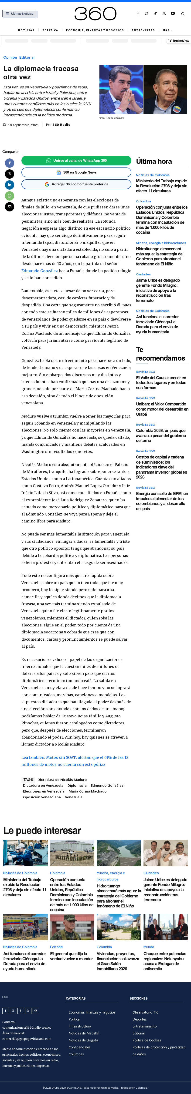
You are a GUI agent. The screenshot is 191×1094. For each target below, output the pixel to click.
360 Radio (62, 125)
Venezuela (73, 797)
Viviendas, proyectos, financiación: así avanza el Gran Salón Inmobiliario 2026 (118, 961)
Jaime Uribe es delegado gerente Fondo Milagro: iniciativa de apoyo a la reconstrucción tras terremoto (158, 290)
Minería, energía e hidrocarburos (161, 243)
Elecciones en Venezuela (44, 791)
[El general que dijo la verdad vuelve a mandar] (72, 927)
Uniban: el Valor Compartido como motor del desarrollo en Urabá (162, 409)
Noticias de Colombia (153, 175)
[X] (164, 13)
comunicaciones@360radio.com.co (26, 1027)
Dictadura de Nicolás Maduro (62, 779)
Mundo (148, 947)
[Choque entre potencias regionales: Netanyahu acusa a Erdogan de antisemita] (165, 927)
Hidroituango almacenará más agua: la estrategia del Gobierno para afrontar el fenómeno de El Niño (159, 256)
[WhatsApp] (9, 196)
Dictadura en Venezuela (43, 785)
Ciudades (143, 274)
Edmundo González (39, 270)
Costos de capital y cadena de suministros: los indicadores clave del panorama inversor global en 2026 (161, 467)
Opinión (10, 57)
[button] (183, 14)
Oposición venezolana (42, 797)
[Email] (9, 206)
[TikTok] (155, 13)
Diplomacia (77, 785)
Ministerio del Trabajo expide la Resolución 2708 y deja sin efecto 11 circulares (161, 186)
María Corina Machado (88, 791)
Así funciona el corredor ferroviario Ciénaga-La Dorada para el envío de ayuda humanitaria (157, 324)
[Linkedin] (9, 185)
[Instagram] (147, 13)
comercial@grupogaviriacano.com (26, 1038)
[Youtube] (173, 13)
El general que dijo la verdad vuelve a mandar (71, 956)
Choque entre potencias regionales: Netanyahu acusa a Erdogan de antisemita (164, 961)
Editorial (26, 57)
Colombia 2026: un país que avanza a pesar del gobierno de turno (161, 435)
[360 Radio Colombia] (95, 13)
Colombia (143, 201)
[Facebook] (138, 13)
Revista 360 (145, 372)
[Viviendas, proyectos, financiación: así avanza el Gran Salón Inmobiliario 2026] (119, 927)
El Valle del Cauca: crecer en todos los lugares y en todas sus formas (161, 383)
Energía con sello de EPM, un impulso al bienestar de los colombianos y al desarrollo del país (162, 501)
